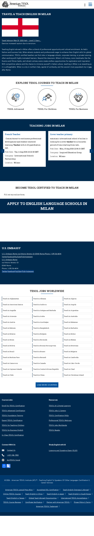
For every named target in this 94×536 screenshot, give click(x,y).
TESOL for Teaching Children (13, 425)
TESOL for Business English (12, 430)
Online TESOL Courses (12, 494)
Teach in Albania (39, 299)
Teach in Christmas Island (74, 375)
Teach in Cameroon (10, 363)
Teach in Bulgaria (70, 351)
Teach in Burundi (39, 357)
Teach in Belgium (40, 334)
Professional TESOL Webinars (60, 420)
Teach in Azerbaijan (40, 322)
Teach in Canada (39, 363)
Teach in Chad (69, 369)
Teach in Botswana (71, 346)
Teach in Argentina (71, 310)
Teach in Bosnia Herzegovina (44, 346)
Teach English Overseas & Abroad (76, 490)
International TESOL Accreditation (74, 498)
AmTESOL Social (13, 460)
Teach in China (38, 375)
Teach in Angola (70, 304)
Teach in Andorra (40, 304)
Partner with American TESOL (58, 502)
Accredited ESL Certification (48, 490)
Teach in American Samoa (13, 304)
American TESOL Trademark (47, 506)
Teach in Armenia (9, 316)
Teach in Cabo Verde (72, 363)
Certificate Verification (33, 502)
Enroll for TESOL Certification (13, 405)
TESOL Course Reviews (12, 502)
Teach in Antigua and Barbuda (44, 310)
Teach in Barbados (71, 328)
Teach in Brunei (39, 351)
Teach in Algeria (70, 299)
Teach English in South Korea (79, 494)
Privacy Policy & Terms (82, 502)
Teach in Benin (8, 340)
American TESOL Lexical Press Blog (19, 490)
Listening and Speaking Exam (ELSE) (63, 450)
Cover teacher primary (61, 134)
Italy (90, 67)
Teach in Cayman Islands (12, 369)
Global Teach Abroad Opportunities (43, 498)
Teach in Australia (70, 316)
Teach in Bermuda (40, 340)
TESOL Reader (54, 430)
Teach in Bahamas (71, 322)
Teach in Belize (70, 334)
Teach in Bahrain (9, 328)
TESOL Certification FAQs (59, 415)
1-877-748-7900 (13, 455)
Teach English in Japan (55, 494)
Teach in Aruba (39, 316)
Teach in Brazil (8, 351)
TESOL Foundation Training (12, 415)
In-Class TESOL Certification (13, 435)
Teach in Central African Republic (46, 369)
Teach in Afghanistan (11, 299)
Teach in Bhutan (70, 340)
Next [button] (91, 151)
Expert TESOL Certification (12, 420)
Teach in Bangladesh (41, 328)
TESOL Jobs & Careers (57, 410)
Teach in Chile (8, 375)
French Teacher (12, 134)
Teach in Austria (9, 322)
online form (19, 194)
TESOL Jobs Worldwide (58, 425)
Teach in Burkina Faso (11, 357)
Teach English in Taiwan (15, 498)
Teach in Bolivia (9, 346)
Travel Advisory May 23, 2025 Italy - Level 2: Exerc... (21, 40)
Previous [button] (2, 151)
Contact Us (11, 450)
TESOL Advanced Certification (13, 410)
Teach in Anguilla (9, 310)
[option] (24, 149)
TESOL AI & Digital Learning (60, 405)
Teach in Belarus (9, 334)
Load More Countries (47, 385)
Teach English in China (33, 494)
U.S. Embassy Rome (9, 259)
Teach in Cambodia (71, 357)
